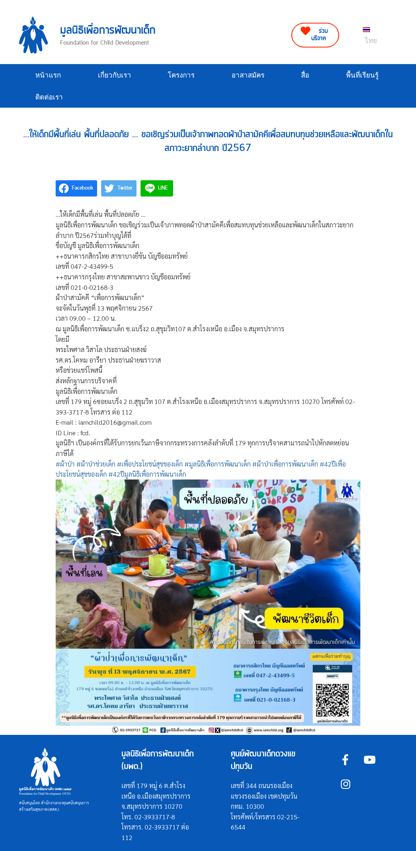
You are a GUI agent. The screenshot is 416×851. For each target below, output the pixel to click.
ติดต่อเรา (49, 97)
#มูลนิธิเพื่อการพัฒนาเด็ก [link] (217, 464)
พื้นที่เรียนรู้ (362, 75)
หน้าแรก (48, 75)
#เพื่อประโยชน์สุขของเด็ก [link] (150, 464)
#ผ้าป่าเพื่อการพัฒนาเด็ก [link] (285, 464)
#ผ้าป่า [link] (65, 464)
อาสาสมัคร (248, 75)
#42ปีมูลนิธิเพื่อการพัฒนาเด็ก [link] (147, 474)
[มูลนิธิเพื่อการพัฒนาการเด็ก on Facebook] (345, 760)
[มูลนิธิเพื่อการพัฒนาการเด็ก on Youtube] (370, 760)
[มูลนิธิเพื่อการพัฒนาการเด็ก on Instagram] (345, 784)
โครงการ (181, 75)
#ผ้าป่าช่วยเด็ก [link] (95, 464)
